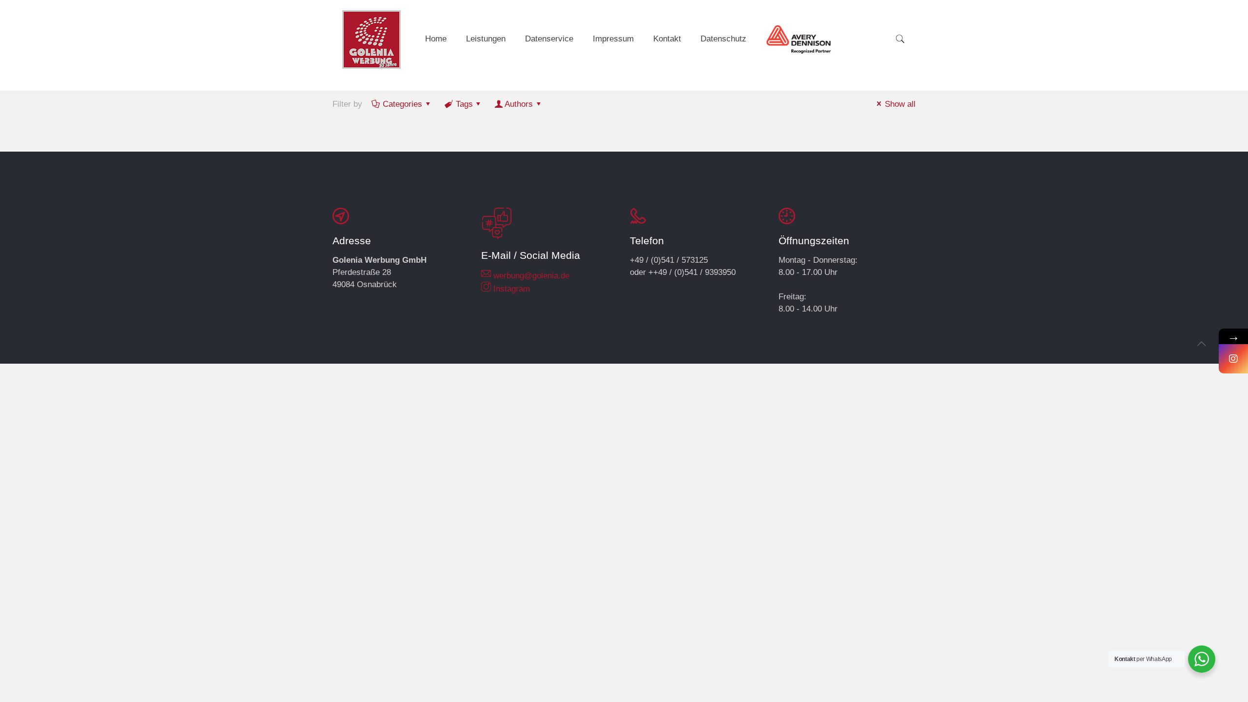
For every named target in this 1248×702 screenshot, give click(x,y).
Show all (900, 104)
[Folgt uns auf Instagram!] (1233, 358)
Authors (519, 104)
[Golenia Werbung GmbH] (371, 39)
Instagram (511, 288)
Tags (464, 104)
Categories (402, 104)
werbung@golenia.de (531, 275)
